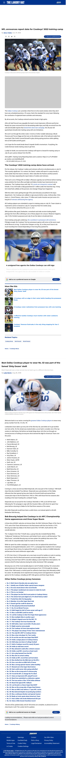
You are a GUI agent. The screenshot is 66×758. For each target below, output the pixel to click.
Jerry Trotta (8, 33)
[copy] (15, 36)
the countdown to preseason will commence (42, 220)
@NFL (10, 157)
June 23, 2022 (22, 161)
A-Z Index (10, 746)
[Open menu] (4, 2)
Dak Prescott (18, 341)
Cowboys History (15, 724)
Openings (21, 737)
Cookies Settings (23, 746)
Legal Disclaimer (36, 743)
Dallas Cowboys (13, 111)
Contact (33, 737)
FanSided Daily (22, 740)
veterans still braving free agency (22, 199)
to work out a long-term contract (42, 184)
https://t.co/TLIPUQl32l (50, 157)
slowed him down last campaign (34, 128)
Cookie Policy (22, 743)
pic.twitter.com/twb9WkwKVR (14, 159)
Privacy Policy (48, 740)
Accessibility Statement (51, 743)
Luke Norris (8, 373)
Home (6, 348)
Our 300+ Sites (49, 737)
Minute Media (10, 750)
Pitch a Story (35, 740)
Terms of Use (11, 743)
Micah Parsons (26, 341)
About (8, 737)
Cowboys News (9, 341)
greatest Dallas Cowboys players (41, 420)
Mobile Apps (11, 740)
